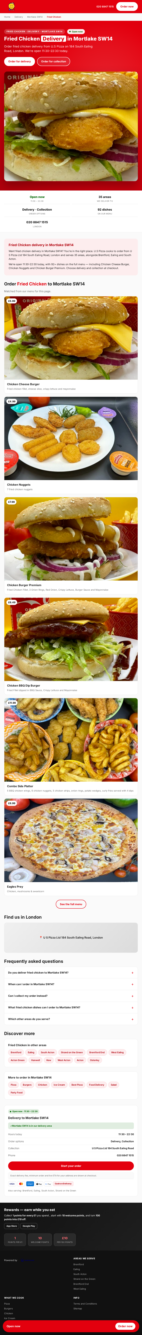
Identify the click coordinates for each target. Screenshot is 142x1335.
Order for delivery (19, 61)
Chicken (42, 1084)
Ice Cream (59, 1084)
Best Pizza (77, 1084)
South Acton (47, 1052)
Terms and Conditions (85, 1303)
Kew (48, 1060)
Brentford (16, 1052)
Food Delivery (96, 1084)
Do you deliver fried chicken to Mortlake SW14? (38, 972)
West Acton (64, 1060)
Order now (127, 6)
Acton (80, 1060)
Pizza (13, 1084)
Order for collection (53, 61)
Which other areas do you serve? (29, 1019)
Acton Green (18, 1060)
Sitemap (77, 1308)
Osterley (94, 1060)
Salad (114, 1084)
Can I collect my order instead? (27, 995)
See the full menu (71, 904)
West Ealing (117, 1052)
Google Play (29, 1226)
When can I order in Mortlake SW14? (31, 984)
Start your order (71, 1166)
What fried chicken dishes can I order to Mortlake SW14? (44, 1007)
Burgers (27, 1084)
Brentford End (97, 1052)
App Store (11, 1226)
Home (7, 17)
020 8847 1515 (105, 6)
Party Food (17, 1092)
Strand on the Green (72, 1052)
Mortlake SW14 (35, 17)
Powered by (10, 1260)
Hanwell (35, 1060)
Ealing (31, 1052)
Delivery (19, 17)
